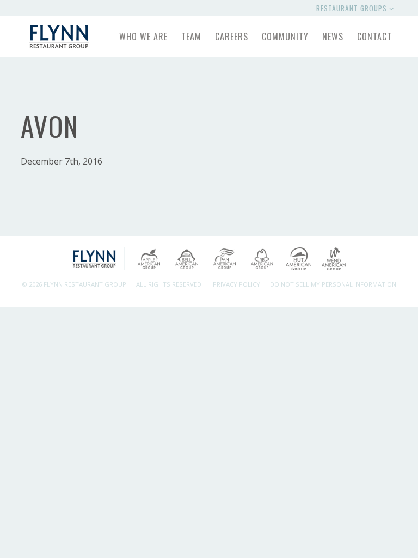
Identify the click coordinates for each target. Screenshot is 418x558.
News (332, 36)
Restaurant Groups (352, 8)
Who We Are (143, 36)
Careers (231, 36)
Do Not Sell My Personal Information (333, 284)
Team (191, 36)
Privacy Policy (236, 284)
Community (285, 36)
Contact (374, 36)
